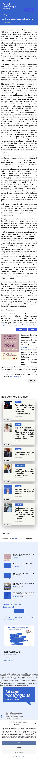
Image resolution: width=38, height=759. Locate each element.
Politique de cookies (18, 756)
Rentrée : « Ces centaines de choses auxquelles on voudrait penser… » (24, 472)
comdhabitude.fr (9, 660)
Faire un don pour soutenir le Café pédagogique (23, 574)
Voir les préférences (19, 752)
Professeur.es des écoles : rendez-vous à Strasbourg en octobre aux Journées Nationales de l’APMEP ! (24, 513)
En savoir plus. (16, 377)
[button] (35, 723)
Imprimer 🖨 (21, 329)
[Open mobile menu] (26, 3)
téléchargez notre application (17, 685)
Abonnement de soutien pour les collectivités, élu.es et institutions (23, 593)
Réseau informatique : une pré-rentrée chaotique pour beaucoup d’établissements (24, 409)
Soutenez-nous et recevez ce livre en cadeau (24, 491)
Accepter (19, 742)
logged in (14, 538)
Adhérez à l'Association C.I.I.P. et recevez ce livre (23, 555)
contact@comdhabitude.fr (13, 658)
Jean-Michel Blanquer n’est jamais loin (24, 453)
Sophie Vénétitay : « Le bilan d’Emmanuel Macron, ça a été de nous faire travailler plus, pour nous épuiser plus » (24, 433)
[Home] (10, 12)
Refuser (19, 747)
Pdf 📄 (32, 329)
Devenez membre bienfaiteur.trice (23, 564)
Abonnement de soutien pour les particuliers (23, 584)
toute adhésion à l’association (29, 347)
